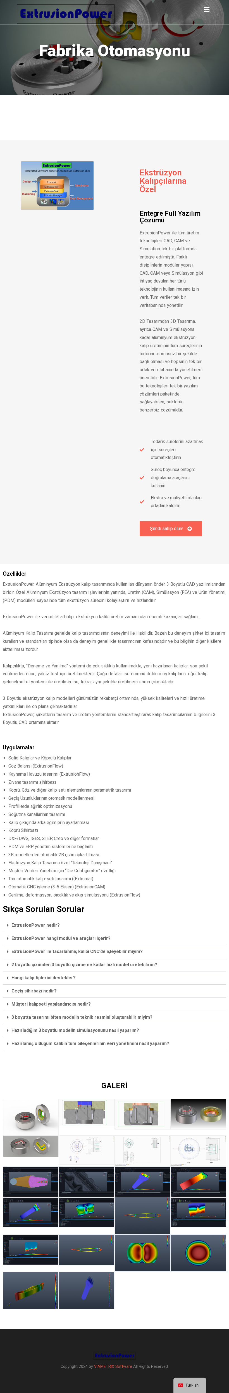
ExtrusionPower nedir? (35, 925)
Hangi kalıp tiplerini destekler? (43, 977)
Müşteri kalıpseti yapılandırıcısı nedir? (51, 1004)
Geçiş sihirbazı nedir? (34, 991)
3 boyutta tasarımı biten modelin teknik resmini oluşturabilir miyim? (81, 1017)
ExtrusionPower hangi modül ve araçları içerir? (61, 938)
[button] (114, 925)
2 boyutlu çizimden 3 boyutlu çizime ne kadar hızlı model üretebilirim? (84, 964)
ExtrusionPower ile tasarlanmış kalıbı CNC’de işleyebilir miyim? (77, 951)
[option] (114, 47)
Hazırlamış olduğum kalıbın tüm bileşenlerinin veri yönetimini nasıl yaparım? (90, 1043)
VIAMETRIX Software (113, 1366)
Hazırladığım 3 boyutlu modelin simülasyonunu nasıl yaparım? (75, 1030)
